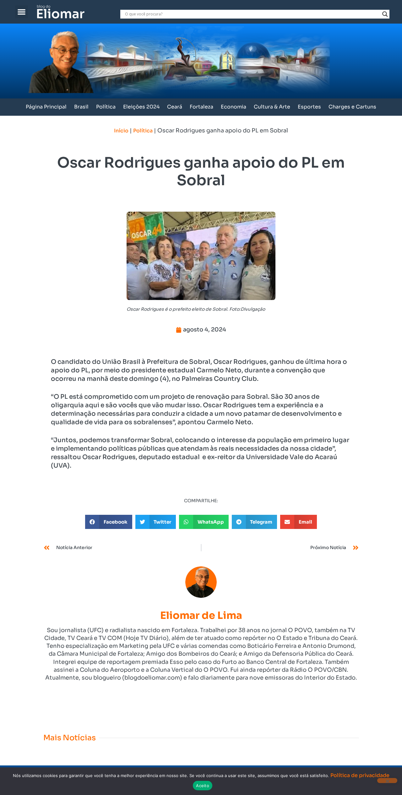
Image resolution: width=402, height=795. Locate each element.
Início (121, 130)
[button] (21, 11)
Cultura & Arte (272, 106)
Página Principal (46, 106)
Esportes (309, 106)
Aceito (202, 785)
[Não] (387, 780)
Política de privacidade (359, 775)
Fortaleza (201, 106)
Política (106, 106)
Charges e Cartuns (352, 106)
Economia (233, 106)
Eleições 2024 (141, 106)
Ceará (174, 106)
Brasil (81, 106)
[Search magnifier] (385, 14)
